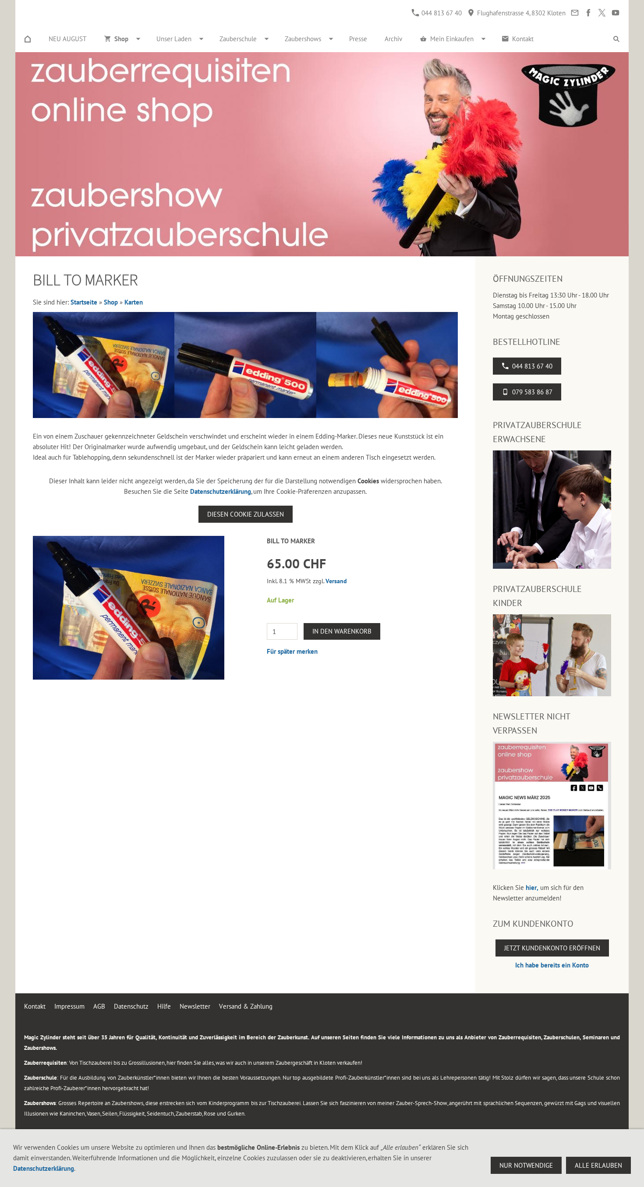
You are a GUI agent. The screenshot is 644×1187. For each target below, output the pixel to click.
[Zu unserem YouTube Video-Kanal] (615, 13)
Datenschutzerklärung (220, 491)
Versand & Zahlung (245, 1006)
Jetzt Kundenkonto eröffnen (552, 948)
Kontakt (35, 1006)
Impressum (69, 1006)
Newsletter (195, 1006)
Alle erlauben (598, 1165)
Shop (111, 302)
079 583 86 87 (532, 392)
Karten (133, 302)
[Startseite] (27, 39)
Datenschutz (131, 1006)
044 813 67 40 (441, 13)
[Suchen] (616, 39)
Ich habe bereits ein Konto (552, 965)
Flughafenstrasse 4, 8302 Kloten (520, 13)
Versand (336, 581)
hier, (532, 887)
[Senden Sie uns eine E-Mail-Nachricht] (574, 13)
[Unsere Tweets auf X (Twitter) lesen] (601, 13)
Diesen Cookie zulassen (245, 514)
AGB (99, 1006)
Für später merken (292, 651)
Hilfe (164, 1006)
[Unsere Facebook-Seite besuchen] (588, 13)
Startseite (84, 302)
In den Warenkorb (342, 631)
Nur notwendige (526, 1165)
